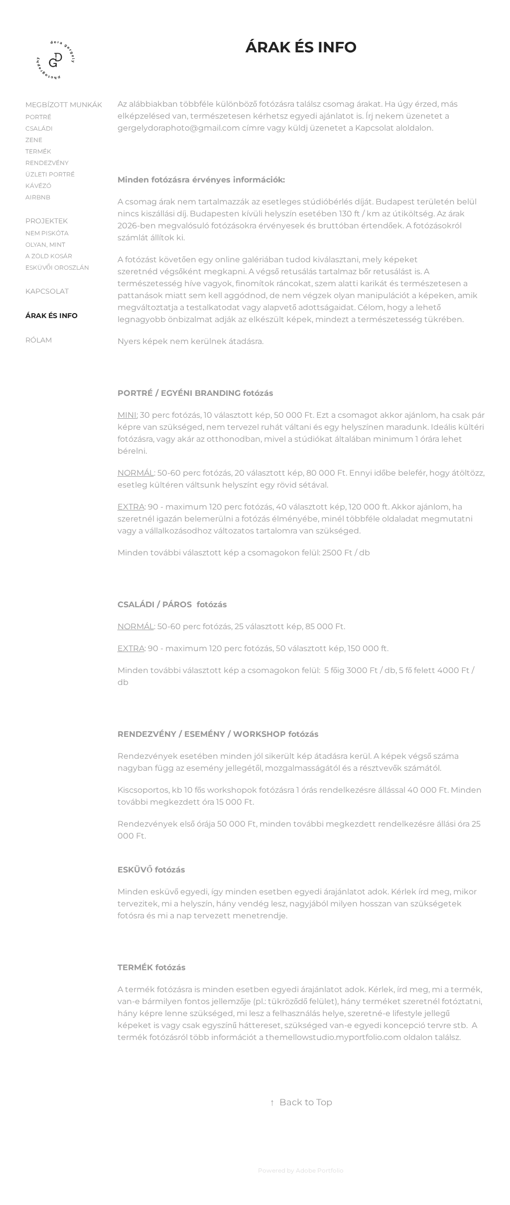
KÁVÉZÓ (38, 186)
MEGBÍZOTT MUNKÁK (63, 105)
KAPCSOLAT (47, 291)
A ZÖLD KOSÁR (48, 256)
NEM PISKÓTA (47, 233)
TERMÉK (38, 152)
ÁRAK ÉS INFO (51, 316)
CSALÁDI (39, 129)
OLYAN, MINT (45, 245)
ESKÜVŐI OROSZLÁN (57, 268)
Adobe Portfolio (320, 1171)
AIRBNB (37, 197)
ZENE (33, 140)
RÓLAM (38, 340)
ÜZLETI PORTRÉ (50, 174)
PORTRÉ (38, 117)
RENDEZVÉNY (47, 163)
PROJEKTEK (46, 221)
